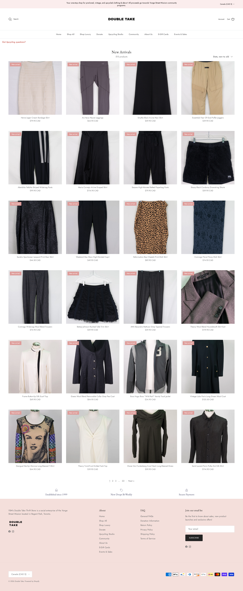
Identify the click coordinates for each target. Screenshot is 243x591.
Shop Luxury (85, 34)
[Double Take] (121, 19)
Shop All (70, 34)
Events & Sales (180, 34)
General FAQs (146, 516)
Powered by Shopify (32, 581)
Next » (131, 480)
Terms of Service (147, 538)
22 (123, 480)
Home (58, 34)
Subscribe (194, 537)
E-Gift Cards (163, 34)
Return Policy (146, 525)
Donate (99, 34)
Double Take (19, 581)
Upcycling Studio (115, 34)
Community (134, 34)
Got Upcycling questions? (14, 42)
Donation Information (149, 520)
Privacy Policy (146, 529)
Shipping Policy (147, 534)
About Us (148, 34)
